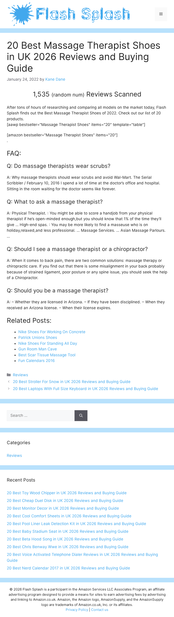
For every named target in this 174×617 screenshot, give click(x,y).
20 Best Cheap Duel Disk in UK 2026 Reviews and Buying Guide (65, 500)
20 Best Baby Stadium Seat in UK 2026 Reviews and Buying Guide (67, 531)
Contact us (99, 609)
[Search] (81, 415)
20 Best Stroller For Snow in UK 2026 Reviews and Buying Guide (71, 381)
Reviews (20, 375)
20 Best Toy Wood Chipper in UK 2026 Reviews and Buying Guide (67, 493)
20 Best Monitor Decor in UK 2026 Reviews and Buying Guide (63, 508)
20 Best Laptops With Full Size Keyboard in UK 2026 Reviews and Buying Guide (85, 388)
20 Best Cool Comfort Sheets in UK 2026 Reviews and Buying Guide (69, 516)
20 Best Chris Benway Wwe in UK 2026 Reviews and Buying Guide (67, 547)
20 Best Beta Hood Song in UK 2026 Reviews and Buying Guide (65, 539)
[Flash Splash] (69, 14)
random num (68, 95)
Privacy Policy (77, 609)
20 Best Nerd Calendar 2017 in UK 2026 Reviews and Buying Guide (68, 568)
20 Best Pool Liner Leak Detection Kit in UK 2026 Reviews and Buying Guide (76, 523)
